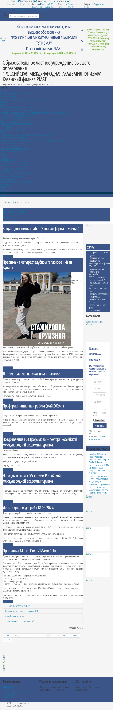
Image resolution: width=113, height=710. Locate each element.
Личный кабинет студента (9, 157)
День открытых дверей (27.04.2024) (18, 605)
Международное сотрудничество (12, 129)
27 (53, 635)
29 (64, 635)
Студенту (3, 154)
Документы (4, 101)
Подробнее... (8, 256)
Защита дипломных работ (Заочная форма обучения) (41, 228)
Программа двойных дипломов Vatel (14, 148)
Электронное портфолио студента (16, 209)
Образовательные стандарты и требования (16, 107)
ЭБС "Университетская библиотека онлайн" (16, 173)
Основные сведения (8, 96)
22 (28, 635)
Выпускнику (4, 190)
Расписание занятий (7, 159)
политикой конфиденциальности (97, 438)
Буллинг (92, 302)
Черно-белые (99, 4)
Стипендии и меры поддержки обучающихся (17, 115)
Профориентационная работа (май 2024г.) (33, 406)
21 (23, 635)
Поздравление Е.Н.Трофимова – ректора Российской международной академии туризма (40, 442)
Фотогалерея (5, 184)
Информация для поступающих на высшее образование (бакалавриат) (27, 134)
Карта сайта (7, 689)
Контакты (3, 195)
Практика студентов (96, 257)
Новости (3, 193)
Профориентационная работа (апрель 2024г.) (22, 611)
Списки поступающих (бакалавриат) (13, 137)
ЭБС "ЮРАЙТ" (94, 274)
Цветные (87, 6)
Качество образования (8, 179)
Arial (13, 4)
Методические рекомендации (11, 176)
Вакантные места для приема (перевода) (15, 123)
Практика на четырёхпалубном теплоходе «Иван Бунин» (37, 264)
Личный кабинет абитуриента (11, 146)
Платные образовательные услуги (13, 118)
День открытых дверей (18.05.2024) (29, 507)
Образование (5, 104)
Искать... (5, 15)
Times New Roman (22, 4)
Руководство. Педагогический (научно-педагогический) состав (23, 110)
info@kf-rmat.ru (98, 49)
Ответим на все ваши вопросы (11, 151)
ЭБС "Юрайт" (5, 170)
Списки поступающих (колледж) (12, 143)
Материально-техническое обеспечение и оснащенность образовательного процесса (33, 112)
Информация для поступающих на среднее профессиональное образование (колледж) (33, 140)
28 (59, 635)
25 (43, 635)
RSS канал (10, 687)
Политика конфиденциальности (15, 692)
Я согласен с (97, 438)
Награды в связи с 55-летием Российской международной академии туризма (32, 478)
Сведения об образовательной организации (17, 93)
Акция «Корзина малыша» (14, 616)
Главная (3, 90)
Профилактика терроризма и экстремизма (16, 181)
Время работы (8, 697)
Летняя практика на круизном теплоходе (31, 374)
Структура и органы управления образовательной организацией (24, 99)
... (38, 635)
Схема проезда (8, 694)
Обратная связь (9, 220)
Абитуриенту (4, 132)
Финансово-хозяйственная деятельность (15, 121)
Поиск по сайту (94, 310)
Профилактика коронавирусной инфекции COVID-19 (19, 162)
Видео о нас (4, 187)
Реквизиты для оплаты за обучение (13, 165)
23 (33, 635)
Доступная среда (6, 126)
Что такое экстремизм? (97, 299)
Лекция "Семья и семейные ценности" (19, 621)
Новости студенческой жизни (97, 306)
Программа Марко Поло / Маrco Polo (29, 551)
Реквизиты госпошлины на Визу (12, 168)
